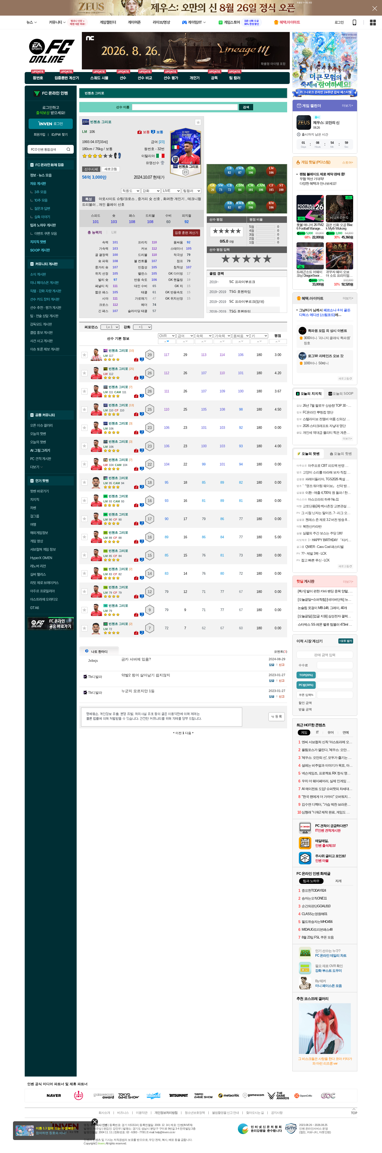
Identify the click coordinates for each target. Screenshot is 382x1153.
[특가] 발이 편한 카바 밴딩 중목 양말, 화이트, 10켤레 (325, 591)
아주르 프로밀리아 (42, 591)
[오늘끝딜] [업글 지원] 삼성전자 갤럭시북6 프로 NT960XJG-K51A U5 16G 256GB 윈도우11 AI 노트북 (325, 616)
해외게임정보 (39, 533)
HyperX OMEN (41, 558)
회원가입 (39, 135)
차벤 (33, 508)
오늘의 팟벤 (38, 442)
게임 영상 (36, 541)
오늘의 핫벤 (38, 434)
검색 (68, 149)
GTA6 (34, 608)
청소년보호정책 (195, 1113)
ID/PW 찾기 (59, 135)
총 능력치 (95, 232)
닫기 (94, 1121)
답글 (271, 664)
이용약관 (141, 1113)
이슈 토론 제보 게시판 (45, 349)
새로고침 (110, 169)
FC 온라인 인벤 (55, 93)
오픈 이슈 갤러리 (41, 425)
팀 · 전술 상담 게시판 (44, 316)
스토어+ (347, 162)
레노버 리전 (38, 566)
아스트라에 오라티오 (44, 599)
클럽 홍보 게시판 (41, 333)
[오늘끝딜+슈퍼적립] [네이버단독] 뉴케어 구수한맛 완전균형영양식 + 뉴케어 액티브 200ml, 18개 (325, 599)
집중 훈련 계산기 (186, 233)
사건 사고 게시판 (41, 341)
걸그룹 (34, 516)
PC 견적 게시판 (40, 459)
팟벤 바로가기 (39, 491)
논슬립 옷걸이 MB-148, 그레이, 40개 (322, 608)
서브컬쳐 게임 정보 (43, 549)
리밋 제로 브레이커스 (44, 583)
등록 (276, 716)
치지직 (34, 499)
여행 (33, 524)
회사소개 (104, 1113)
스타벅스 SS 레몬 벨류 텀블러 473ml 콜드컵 (325, 624)
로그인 (339, 22)
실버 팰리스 (38, 574)
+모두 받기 (345, 640)
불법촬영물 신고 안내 (225, 1113)
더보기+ (347, 105)
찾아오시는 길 (255, 1113)
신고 (282, 664)
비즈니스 (123, 1113)
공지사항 (276, 1113)
